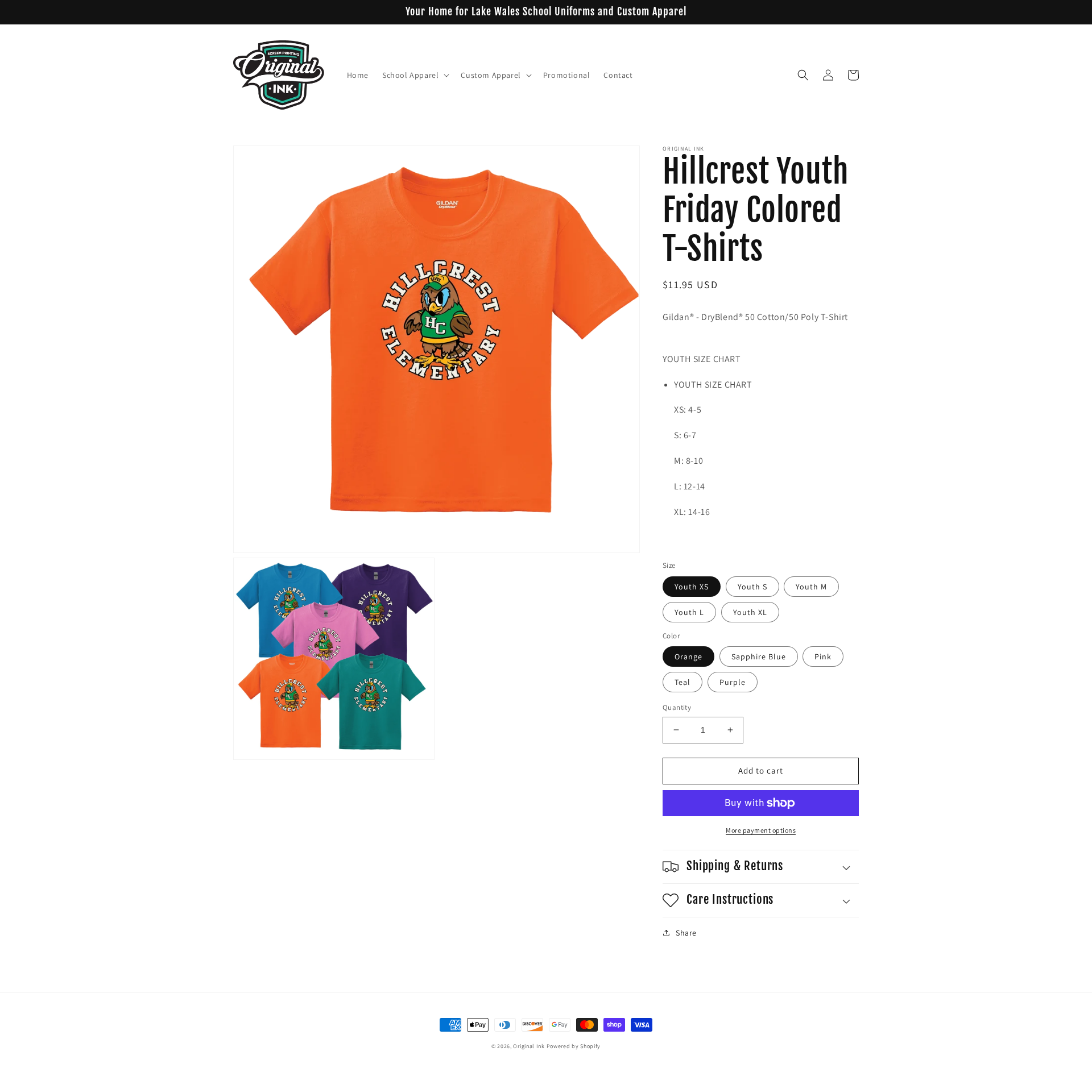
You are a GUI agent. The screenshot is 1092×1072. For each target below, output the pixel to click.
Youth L (689, 612)
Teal (682, 682)
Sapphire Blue (758, 656)
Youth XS (692, 586)
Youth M (811, 586)
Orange (688, 656)
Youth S (752, 586)
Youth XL (750, 612)
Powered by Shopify (574, 1046)
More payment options (761, 830)
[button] (414, 75)
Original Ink (528, 1046)
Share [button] (686, 933)
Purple (732, 682)
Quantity (677, 707)
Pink (823, 656)
